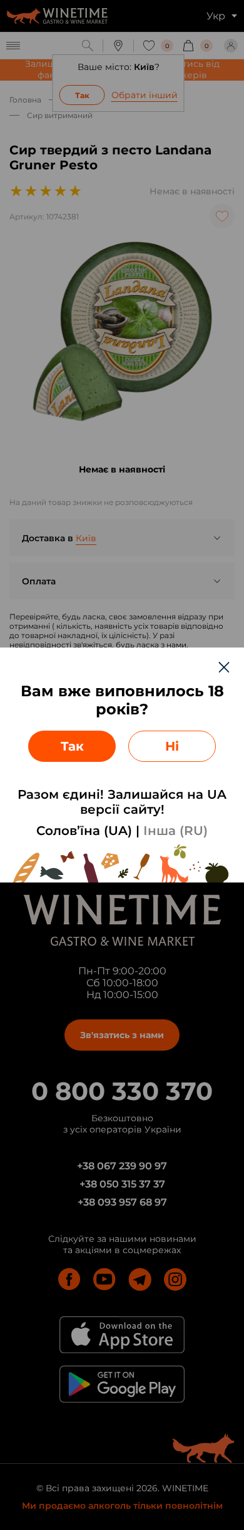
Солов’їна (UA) (84, 830)
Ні (172, 746)
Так (72, 746)
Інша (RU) (175, 830)
